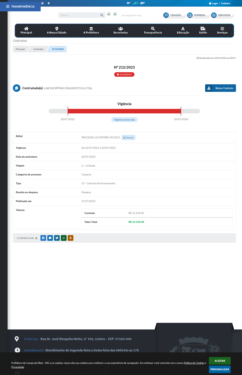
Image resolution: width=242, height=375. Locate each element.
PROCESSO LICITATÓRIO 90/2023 (107, 137)
